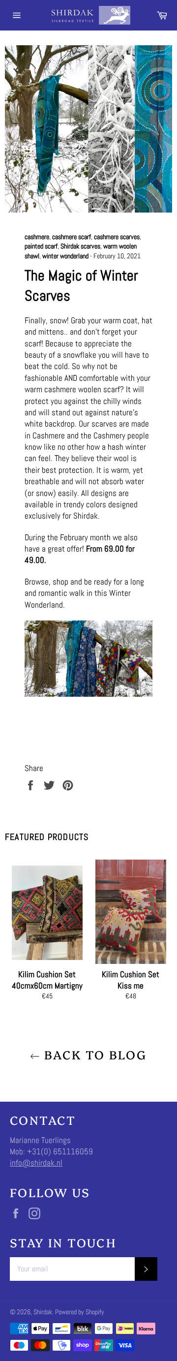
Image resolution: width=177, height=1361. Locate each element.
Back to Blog (93, 1054)
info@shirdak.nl (36, 1162)
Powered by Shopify (79, 1312)
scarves (104, 423)
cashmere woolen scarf (82, 389)
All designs (99, 493)
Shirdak (42, 1312)
